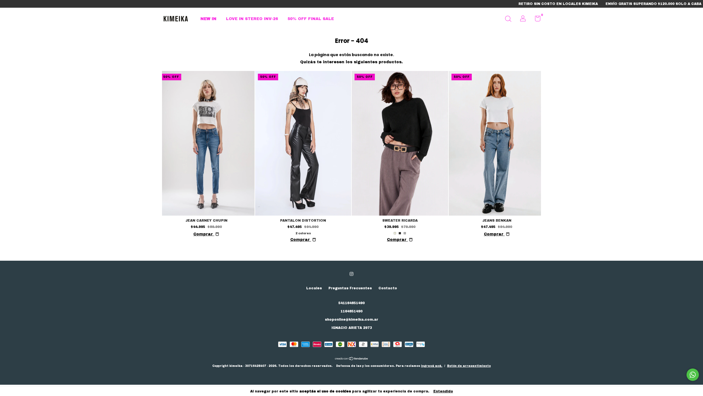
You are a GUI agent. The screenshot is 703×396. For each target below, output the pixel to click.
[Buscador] (508, 19)
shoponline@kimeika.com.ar (351, 319)
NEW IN (208, 19)
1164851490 (351, 311)
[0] (535, 19)
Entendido (443, 391)
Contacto (387, 288)
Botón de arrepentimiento (469, 365)
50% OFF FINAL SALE (311, 19)
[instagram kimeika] (351, 274)
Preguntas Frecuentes (350, 288)
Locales (314, 288)
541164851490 (351, 303)
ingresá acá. (431, 365)
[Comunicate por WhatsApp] (693, 375)
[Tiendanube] (351, 359)
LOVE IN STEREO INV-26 (252, 19)
